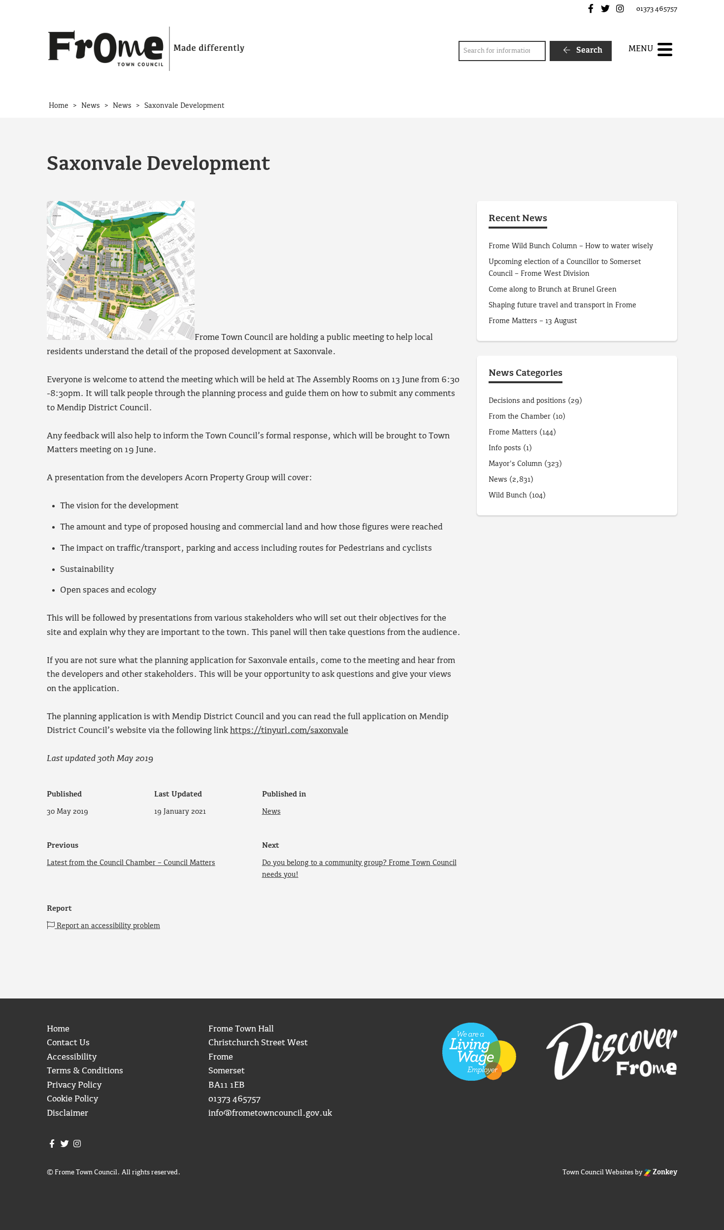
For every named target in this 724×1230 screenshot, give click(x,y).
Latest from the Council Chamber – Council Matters (131, 863)
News (271, 812)
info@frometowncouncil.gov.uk (270, 1113)
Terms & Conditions (85, 1071)
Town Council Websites (597, 1172)
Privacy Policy (74, 1085)
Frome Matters (513, 432)
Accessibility (72, 1057)
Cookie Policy (72, 1099)
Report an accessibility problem (107, 926)
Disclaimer (67, 1113)
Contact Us (68, 1043)
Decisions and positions (527, 401)
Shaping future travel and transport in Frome (562, 305)
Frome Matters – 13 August (533, 321)
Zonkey (664, 1172)
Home (58, 1029)
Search (588, 50)
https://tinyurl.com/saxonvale (289, 730)
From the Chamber (520, 417)
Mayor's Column (515, 464)
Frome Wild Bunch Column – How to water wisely (571, 246)
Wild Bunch (508, 495)
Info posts (505, 448)
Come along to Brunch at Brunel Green (554, 290)
